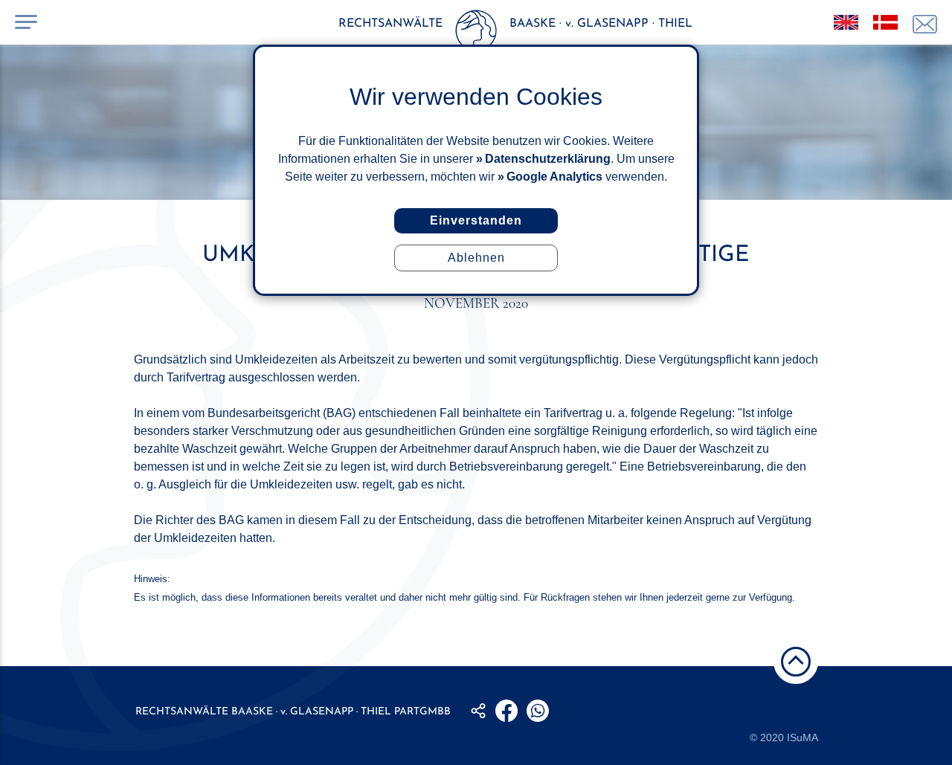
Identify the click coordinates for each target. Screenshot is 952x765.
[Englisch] (846, 22)
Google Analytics (554, 176)
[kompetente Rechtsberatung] (925, 24)
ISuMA (802, 737)
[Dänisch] (885, 22)
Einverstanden (476, 220)
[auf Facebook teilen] (506, 711)
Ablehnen (476, 257)
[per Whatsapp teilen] (538, 711)
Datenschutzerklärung (548, 158)
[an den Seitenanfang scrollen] (796, 661)
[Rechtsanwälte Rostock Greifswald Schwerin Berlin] (476, 33)
